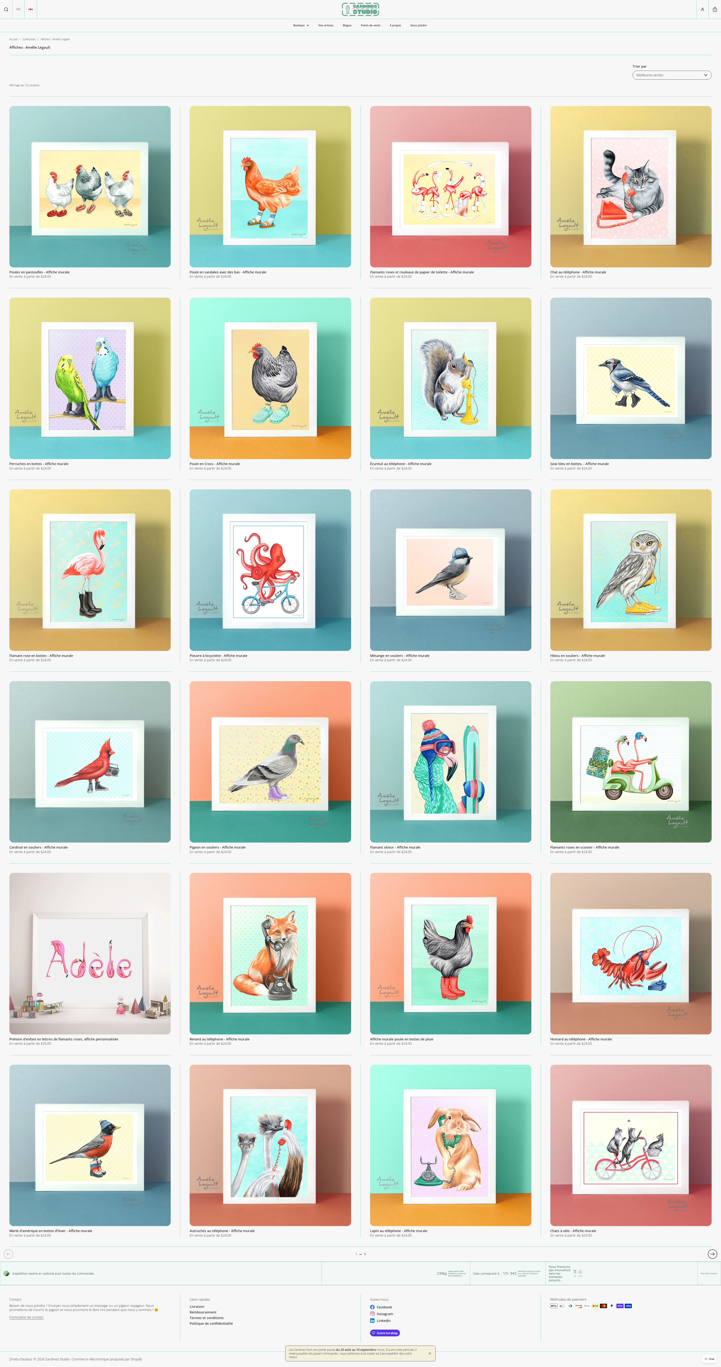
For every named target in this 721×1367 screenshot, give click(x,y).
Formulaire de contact (26, 1317)
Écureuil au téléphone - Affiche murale (451, 384)
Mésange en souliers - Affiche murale (451, 575)
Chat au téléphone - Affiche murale (631, 192)
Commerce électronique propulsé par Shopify (107, 1359)
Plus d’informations (709, 1273)
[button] (6, 9)
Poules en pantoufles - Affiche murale (90, 192)
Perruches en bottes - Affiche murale (90, 384)
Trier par (640, 66)
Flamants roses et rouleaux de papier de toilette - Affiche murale (451, 192)
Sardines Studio (58, 1359)
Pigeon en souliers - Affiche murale (270, 767)
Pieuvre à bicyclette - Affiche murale (270, 575)
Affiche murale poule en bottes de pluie (451, 959)
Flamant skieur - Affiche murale (451, 767)
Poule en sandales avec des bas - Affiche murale (270, 192)
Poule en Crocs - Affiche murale (270, 384)
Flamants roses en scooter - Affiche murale (631, 767)
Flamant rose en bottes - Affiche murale (90, 575)
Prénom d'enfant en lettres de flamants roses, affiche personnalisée (90, 959)
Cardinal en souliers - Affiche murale (90, 767)
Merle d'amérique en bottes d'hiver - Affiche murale (90, 1151)
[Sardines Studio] (360, 9)
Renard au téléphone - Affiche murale (270, 959)
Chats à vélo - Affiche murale (631, 1151)
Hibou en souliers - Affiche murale (631, 575)
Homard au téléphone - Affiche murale (631, 959)
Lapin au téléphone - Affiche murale (451, 1151)
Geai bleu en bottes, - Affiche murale (631, 384)
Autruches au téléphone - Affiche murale (270, 1151)
